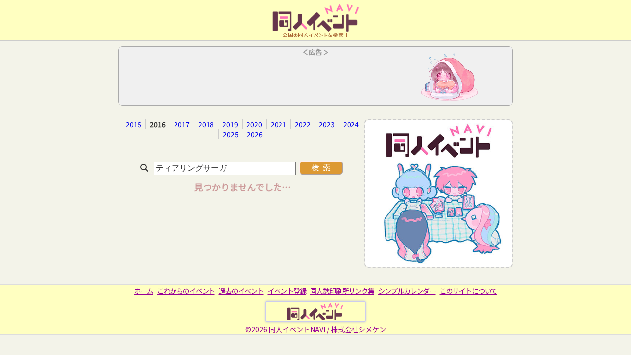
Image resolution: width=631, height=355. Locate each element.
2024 (351, 124)
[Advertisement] (315, 79)
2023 (327, 124)
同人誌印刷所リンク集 (342, 291)
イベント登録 (287, 291)
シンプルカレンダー (407, 291)
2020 (254, 124)
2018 (206, 124)
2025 (231, 134)
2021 (278, 124)
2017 (182, 124)
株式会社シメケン (358, 329)
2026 (255, 134)
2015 (133, 124)
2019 (230, 124)
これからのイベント (186, 291)
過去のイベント (241, 291)
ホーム (143, 291)
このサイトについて (468, 291)
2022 (303, 124)
